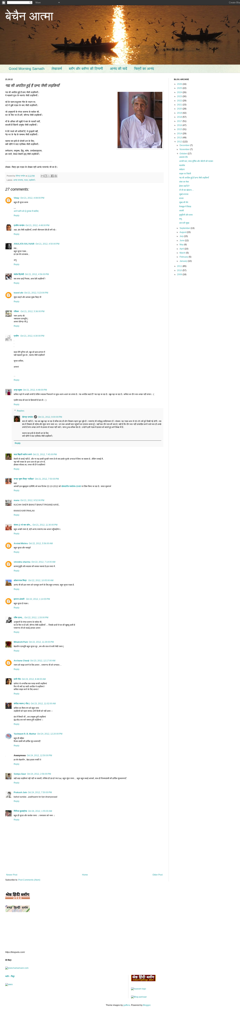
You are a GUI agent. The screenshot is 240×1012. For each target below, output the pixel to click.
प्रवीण (16, 336)
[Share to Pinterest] (55, 176)
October (184, 153)
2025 (180, 88)
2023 (180, 96)
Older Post (158, 875)
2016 (180, 125)
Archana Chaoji (21, 660)
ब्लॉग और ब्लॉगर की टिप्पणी (86, 69)
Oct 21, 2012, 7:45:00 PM (45, 454)
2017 (180, 121)
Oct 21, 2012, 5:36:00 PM (32, 311)
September (185, 228)
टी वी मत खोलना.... (186, 190)
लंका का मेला (184, 182)
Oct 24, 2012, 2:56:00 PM (39, 774)
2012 (180, 141)
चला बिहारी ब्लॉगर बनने (23, 454)
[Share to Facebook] (52, 176)
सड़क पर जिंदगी (185, 173)
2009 (180, 274)
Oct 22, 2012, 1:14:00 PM (38, 599)
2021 (180, 104)
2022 (180, 100)
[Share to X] (49, 176)
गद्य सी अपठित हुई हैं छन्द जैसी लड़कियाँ (194, 177)
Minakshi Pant (21, 642)
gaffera (126, 1005)
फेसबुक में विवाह (185, 206)
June (182, 240)
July (182, 236)
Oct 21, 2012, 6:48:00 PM (35, 390)
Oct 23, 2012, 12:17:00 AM (42, 660)
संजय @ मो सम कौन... (22, 525)
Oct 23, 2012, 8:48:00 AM (34, 679)
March (183, 253)
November (185, 149)
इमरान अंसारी (19, 599)
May (182, 244)
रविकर (17, 311)
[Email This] (42, 176)
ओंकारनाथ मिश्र (20, 580)
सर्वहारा (182, 169)
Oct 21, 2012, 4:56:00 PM (37, 274)
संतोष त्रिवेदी (19, 274)
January (184, 261)
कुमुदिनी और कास (186, 215)
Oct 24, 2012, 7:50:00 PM (40, 792)
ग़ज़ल (26, 180)
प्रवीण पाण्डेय (19, 225)
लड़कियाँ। (32, 180)
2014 (180, 133)
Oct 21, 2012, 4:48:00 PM (37, 225)
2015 (180, 129)
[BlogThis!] (45, 176)
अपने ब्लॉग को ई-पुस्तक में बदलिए (26, 211)
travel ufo (18, 293)
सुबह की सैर (183, 202)
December (185, 145)
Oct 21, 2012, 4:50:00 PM (47, 244)
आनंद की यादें (118, 69)
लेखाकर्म (56, 69)
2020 (180, 108)
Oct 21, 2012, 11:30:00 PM (45, 525)
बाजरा (181, 198)
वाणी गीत (17, 679)
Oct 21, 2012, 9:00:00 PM (50, 417)
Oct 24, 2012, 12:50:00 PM (39, 755)
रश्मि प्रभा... (18, 617)
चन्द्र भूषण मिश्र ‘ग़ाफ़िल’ (24, 479)
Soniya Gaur (20, 774)
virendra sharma (22, 562)
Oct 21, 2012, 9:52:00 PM (32, 500)
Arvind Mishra (21, 543)
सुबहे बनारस (183, 194)
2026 (180, 84)
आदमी (181, 210)
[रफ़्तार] (9, 984)
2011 (180, 266)
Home (85, 875)
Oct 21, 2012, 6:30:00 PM (32, 336)
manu (16, 500)
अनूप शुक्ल (18, 390)
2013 (180, 137)
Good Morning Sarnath (26, 69)
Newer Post (11, 875)
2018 (180, 117)
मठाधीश (182, 165)
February (184, 257)
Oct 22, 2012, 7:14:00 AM (43, 562)
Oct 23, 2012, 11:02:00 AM (43, 703)
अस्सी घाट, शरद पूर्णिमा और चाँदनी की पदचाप (196, 161)
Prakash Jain (20, 792)
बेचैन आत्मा (29, 16)
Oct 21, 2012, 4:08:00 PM (32, 198)
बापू (180, 219)
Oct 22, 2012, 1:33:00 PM (36, 617)
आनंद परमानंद (18, 180)
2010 (180, 270)
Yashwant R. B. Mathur (25, 734)
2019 (180, 113)
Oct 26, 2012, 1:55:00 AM (40, 811)
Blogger (146, 1005)
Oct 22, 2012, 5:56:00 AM (41, 543)
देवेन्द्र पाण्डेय (27, 417)
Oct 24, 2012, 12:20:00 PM (49, 734)
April (182, 249)
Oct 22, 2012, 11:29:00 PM (41, 642)
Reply (16, 215)
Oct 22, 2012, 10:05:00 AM (40, 580)
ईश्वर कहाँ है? (184, 186)
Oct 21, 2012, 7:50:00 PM (47, 479)
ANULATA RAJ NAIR (24, 244)
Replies (20, 411)
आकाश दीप (183, 157)
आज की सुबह (184, 223)
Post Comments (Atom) (29, 880)
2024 (180, 92)
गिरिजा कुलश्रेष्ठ (20, 811)
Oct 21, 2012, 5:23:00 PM (36, 293)
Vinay (16, 198)
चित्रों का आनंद (144, 69)
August (183, 232)
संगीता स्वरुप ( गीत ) (22, 703)
